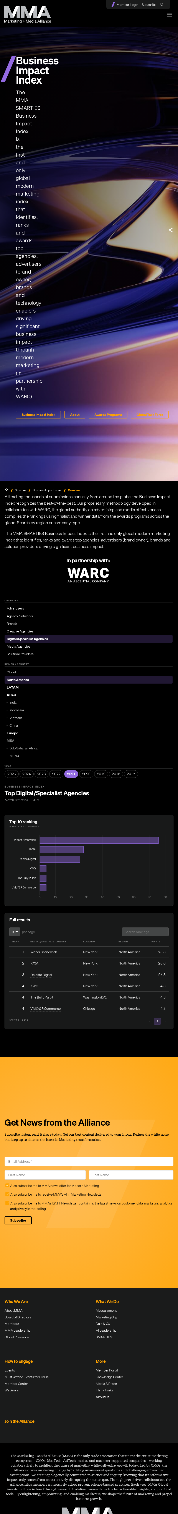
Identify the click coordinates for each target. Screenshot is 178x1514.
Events (10, 1370)
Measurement (106, 1310)
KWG (34, 986)
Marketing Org (106, 1317)
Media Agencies (19, 646)
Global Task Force (150, 414)
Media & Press (106, 1383)
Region (123, 941)
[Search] (162, 4)
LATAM (13, 687)
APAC (11, 695)
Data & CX (103, 1323)
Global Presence (17, 1337)
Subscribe (149, 4)
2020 (86, 774)
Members (12, 1323)
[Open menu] (169, 14)
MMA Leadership (17, 1330)
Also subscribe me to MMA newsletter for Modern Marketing (54, 1185)
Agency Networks (20, 616)
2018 (116, 774)
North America (18, 679)
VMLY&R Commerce (45, 1008)
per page (28, 932)
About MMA (13, 1310)
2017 (131, 774)
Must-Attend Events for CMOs (26, 1377)
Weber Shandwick (43, 952)
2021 (71, 774)
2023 (41, 774)
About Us (102, 1397)
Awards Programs (108, 414)
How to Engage (19, 1361)
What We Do (107, 1301)
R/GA (34, 963)
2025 (11, 774)
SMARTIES (104, 1337)
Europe (12, 733)
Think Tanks (104, 1390)
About (75, 414)
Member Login (127, 4)
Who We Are (16, 1301)
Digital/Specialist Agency (48, 941)
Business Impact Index (38, 414)
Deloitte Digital (41, 974)
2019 (101, 774)
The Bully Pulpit (41, 997)
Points (156, 941)
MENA (15, 756)
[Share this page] (170, 230)
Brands (12, 623)
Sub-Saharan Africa (24, 748)
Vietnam (16, 718)
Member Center (16, 1383)
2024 (26, 774)
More (100, 1361)
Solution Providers (20, 654)
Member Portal (107, 1370)
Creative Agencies (20, 631)
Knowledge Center (109, 1377)
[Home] (6, 490)
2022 (56, 774)
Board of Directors (18, 1317)
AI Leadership (106, 1330)
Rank (15, 941)
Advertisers (15, 608)
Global (11, 672)
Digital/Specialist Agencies (27, 639)
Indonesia (17, 710)
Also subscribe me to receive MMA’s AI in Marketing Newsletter (56, 1194)
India (13, 702)
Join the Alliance (19, 1421)
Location (89, 941)
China (14, 725)
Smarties (20, 490)
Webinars (11, 1390)
